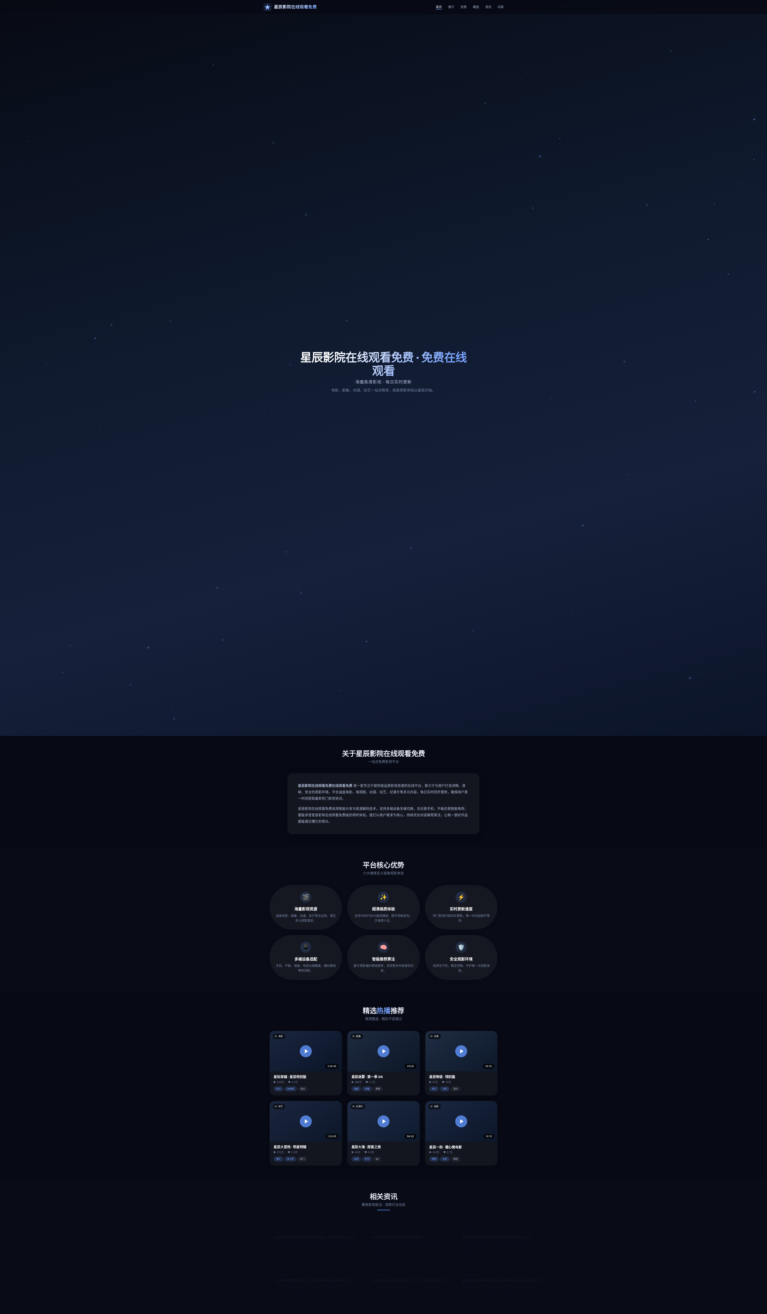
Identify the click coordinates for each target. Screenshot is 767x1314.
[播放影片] (306, 1051)
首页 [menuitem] (439, 7)
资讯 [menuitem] (488, 7)
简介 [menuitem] (451, 7)
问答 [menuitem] (501, 7)
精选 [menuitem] (476, 7)
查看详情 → (282, 1249)
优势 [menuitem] (464, 7)
